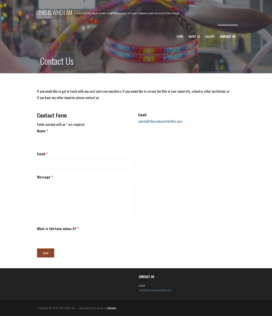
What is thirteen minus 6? (58, 228)
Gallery (210, 36)
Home (180, 36)
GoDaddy (111, 308)
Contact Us (228, 36)
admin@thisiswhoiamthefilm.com (160, 121)
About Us (194, 36)
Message (45, 177)
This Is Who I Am (55, 12)
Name (42, 130)
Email (42, 153)
